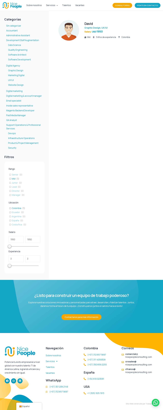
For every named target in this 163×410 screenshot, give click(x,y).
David (88, 23)
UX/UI (104, 27)
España (15, 220)
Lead (14, 186)
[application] (56, 5)
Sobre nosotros (34, 5)
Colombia (16, 208)
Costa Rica (17, 224)
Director (16, 191)
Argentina (16, 216)
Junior (15, 182)
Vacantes (79, 5)
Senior (15, 174)
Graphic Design (92, 27)
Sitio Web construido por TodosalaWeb (141, 404)
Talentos (66, 5)
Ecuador (16, 212)
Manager (16, 195)
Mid (13, 178)
